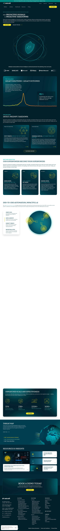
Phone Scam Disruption (22, 507)
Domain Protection (21, 502)
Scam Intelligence (21, 514)
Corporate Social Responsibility (50, 519)
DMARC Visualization (21, 518)
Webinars (46, 502)
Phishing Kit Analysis (21, 513)
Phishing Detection (35, 502)
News (46, 520)
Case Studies (47, 503)
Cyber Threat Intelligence (36, 510)
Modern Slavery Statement (33, 528)
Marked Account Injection (22, 519)
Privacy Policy (54, 528)
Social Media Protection (22, 503)
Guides (46, 501)
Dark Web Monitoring (36, 508)
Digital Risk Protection (36, 501)
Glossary (46, 506)
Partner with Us (48, 518)
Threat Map (47, 508)
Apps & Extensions (48, 499)
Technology (34, 520)
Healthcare (34, 522)
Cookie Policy (7, 528)
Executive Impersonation (36, 507)
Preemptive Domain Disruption (23, 508)
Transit (33, 524)
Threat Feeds (20, 512)
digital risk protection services (10, 205)
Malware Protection (35, 503)
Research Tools (47, 505)
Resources (47, 498)
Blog (46, 504)
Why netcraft (48, 511)
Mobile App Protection (22, 504)
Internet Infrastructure (36, 517)
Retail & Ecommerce (35, 518)
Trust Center (47, 521)
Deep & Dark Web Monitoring (23, 506)
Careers (46, 516)
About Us (46, 515)
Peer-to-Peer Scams (35, 509)
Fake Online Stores (35, 506)
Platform (19, 498)
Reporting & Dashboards (22, 511)
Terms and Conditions (45, 528)
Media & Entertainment (36, 519)
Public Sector (34, 523)
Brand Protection (35, 504)
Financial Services (35, 516)
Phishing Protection (21, 501)
